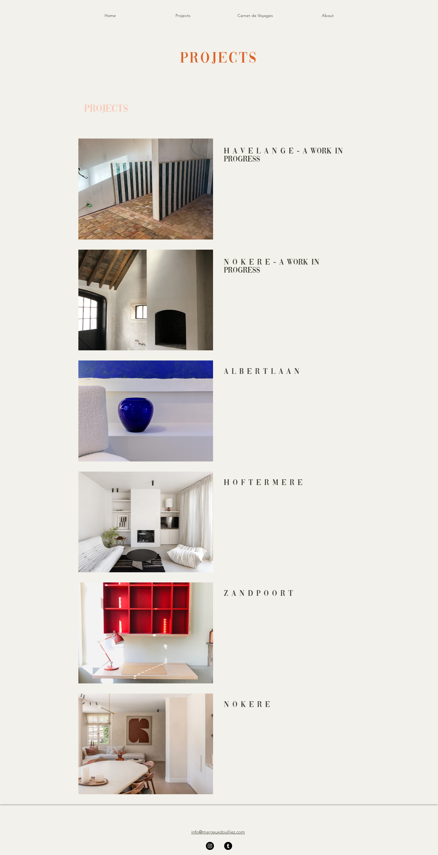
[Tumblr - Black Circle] (228, 846)
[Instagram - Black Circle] (210, 846)
